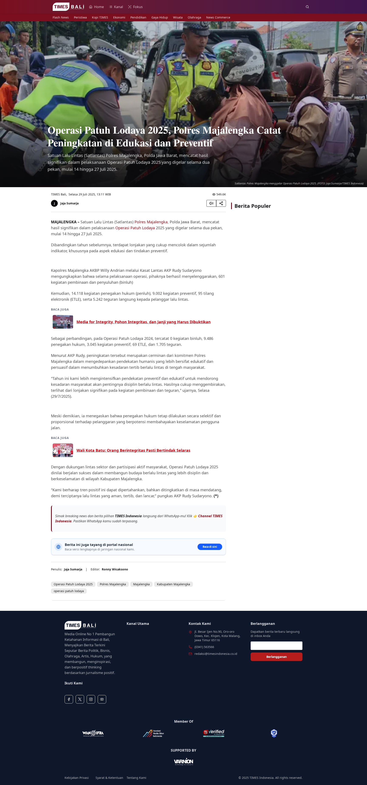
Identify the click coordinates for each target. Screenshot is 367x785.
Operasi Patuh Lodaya (135, 227)
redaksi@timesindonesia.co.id (216, 654)
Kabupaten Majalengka (173, 584)
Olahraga (194, 17)
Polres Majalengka (151, 221)
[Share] (221, 203)
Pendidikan (138, 17)
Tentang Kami (136, 778)
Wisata (178, 17)
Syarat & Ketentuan (109, 778)
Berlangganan (276, 657)
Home (99, 6)
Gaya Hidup (159, 17)
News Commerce (218, 17)
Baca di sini (210, 547)
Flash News (61, 17)
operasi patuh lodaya (69, 591)
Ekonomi (119, 17)
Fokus (138, 6)
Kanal (118, 6)
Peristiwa (80, 17)
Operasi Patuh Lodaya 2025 (73, 584)
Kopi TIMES (100, 17)
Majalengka (141, 584)
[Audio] (211, 203)
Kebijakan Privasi (77, 778)
